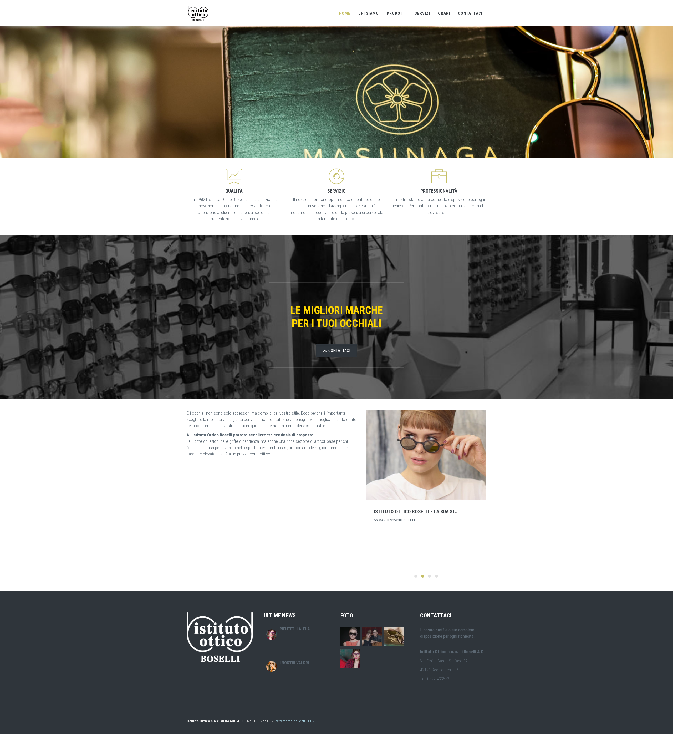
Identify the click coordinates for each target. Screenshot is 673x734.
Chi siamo (368, 13)
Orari (444, 13)
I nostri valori (294, 662)
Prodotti (397, 13)
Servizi (422, 13)
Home (344, 13)
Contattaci (470, 13)
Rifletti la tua (294, 628)
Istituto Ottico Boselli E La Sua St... (416, 512)
